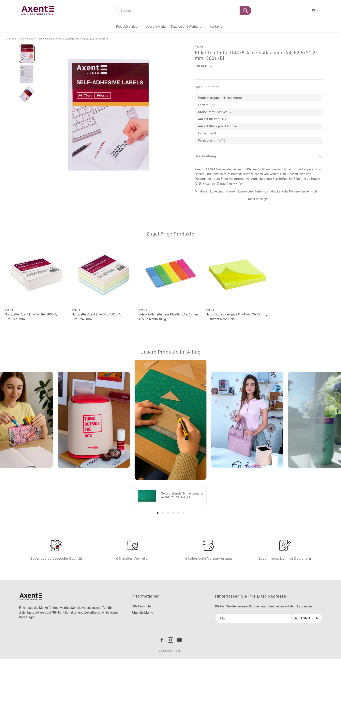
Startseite (11, 38)
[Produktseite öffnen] (36, 275)
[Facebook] (162, 640)
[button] (184, 10)
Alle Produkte (27, 38)
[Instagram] (170, 640)
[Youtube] (179, 640)
